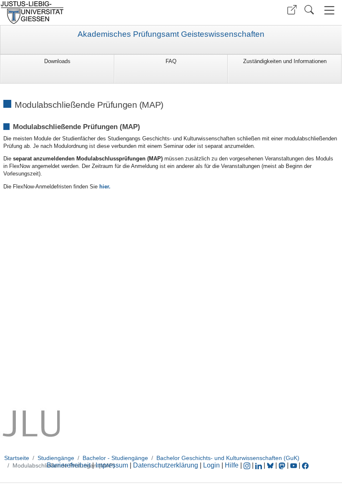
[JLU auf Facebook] (305, 465)
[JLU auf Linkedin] (259, 465)
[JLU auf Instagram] (248, 465)
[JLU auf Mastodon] (283, 465)
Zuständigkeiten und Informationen (285, 61)
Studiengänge (56, 458)
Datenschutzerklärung (165, 465)
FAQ (171, 61)
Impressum (112, 465)
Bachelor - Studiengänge (115, 458)
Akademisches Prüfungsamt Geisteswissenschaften (171, 34)
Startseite (16, 458)
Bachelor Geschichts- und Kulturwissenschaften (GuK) (227, 458)
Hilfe (232, 465)
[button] (292, 10)
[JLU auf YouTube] (293, 465)
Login (212, 465)
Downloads (57, 61)
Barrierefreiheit (69, 465)
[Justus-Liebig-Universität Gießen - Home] (84, 12)
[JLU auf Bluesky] (271, 465)
